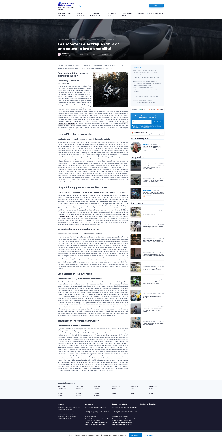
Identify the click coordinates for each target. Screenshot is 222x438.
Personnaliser (149, 435)
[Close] (142, 214)
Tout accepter (135, 435)
